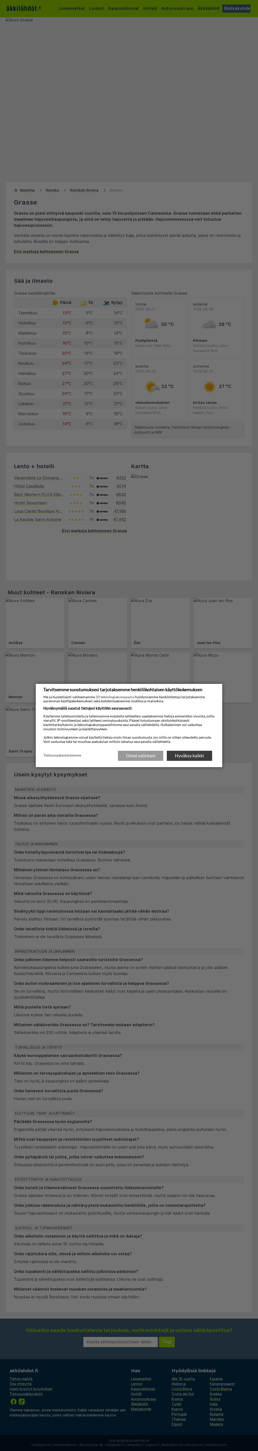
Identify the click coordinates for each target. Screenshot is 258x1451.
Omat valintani (140, 755)
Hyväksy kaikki (189, 755)
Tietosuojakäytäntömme (62, 755)
